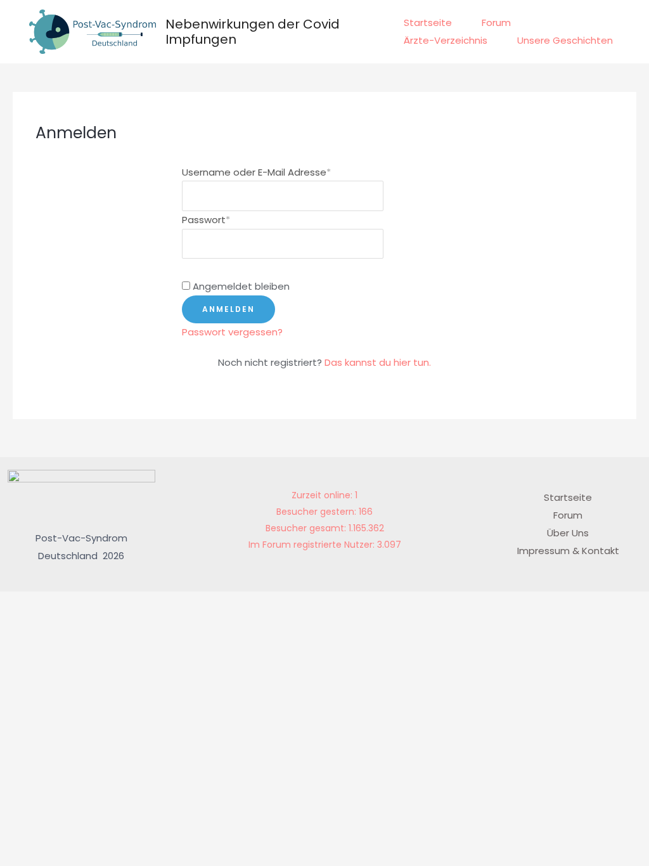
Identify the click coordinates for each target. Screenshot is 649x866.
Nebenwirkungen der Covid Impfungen (252, 31)
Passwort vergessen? (232, 332)
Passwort (206, 219)
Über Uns (568, 533)
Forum (496, 22)
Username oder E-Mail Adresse (256, 172)
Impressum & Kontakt (568, 550)
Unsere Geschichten (565, 40)
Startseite (428, 22)
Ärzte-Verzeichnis (445, 40)
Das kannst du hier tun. (377, 362)
